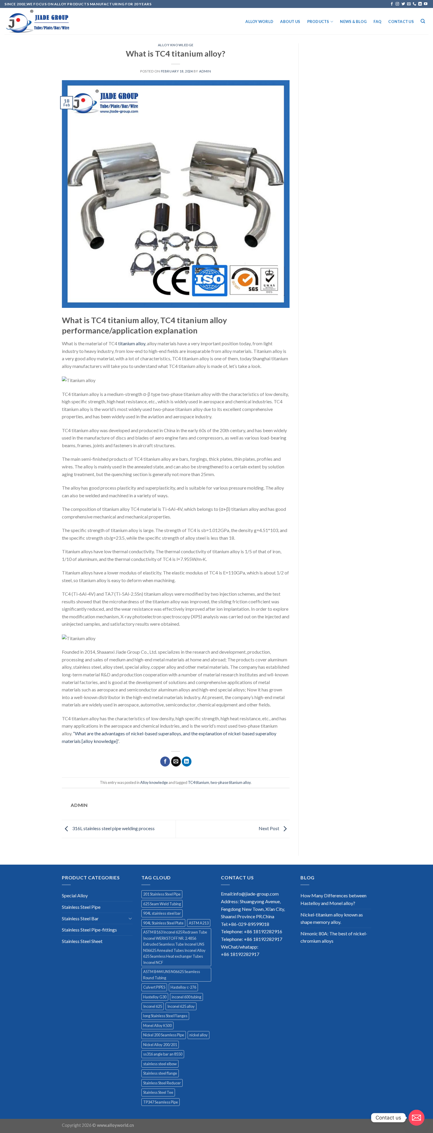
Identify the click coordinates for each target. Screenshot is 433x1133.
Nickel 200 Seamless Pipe (163, 1035)
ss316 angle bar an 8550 (162, 1054)
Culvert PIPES (154, 987)
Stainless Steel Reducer (162, 1083)
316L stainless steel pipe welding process (113, 828)
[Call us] (414, 4)
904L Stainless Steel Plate (163, 923)
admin (205, 71)
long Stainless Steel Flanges (165, 1015)
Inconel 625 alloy (181, 1006)
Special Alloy (75, 895)
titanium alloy (131, 343)
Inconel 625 (152, 1006)
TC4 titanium (198, 782)
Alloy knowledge (176, 45)
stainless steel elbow (160, 1063)
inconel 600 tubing (186, 997)
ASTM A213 (199, 923)
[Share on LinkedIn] (186, 762)
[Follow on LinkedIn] (420, 4)
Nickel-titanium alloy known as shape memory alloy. (331, 918)
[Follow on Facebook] (392, 4)
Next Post (269, 828)
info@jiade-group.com (256, 893)
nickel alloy (198, 1035)
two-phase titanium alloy (231, 782)
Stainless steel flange (160, 1073)
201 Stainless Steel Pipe (162, 894)
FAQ (377, 21)
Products (318, 21)
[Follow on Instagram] (397, 4)
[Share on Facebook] (165, 762)
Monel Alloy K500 (157, 1025)
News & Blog (353, 21)
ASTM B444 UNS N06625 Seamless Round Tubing (171, 974)
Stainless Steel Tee (158, 1092)
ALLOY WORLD (259, 21)
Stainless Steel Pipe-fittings (89, 929)
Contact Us (401, 21)
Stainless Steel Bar (80, 918)
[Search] (423, 21)
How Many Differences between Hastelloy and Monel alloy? (333, 899)
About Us (290, 21)
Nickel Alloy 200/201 (160, 1044)
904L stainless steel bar (162, 913)
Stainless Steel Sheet (82, 941)
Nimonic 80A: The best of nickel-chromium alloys (333, 937)
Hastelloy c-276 (183, 987)
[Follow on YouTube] (425, 4)
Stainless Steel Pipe (81, 907)
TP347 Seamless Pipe (160, 1102)
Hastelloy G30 (154, 997)
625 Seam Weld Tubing (162, 903)
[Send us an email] (409, 4)
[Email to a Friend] (176, 762)
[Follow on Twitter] (403, 4)
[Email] (416, 1118)
